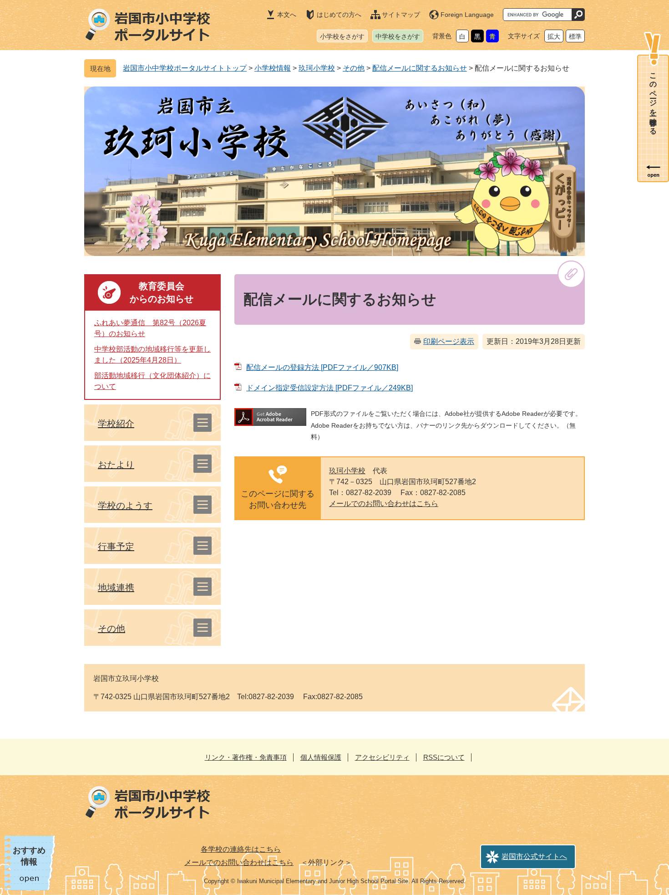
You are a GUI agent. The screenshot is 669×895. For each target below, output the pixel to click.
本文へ (286, 14)
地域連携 (116, 588)
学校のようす (125, 506)
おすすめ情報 (29, 856)
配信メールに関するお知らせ (419, 68)
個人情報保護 (320, 757)
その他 (354, 68)
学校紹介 (116, 424)
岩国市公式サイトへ (534, 856)
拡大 (553, 36)
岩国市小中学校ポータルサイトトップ (185, 68)
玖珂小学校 (317, 68)
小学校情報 (272, 68)
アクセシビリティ (382, 757)
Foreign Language (467, 14)
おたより (116, 465)
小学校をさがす (342, 36)
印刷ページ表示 (448, 341)
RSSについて (444, 757)
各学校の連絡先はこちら (241, 849)
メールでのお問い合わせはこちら (383, 503)
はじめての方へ (339, 14)
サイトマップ (401, 14)
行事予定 (116, 547)
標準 (575, 36)
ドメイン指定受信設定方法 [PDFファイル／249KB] (329, 388)
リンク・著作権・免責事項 (246, 757)
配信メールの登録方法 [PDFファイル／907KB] (322, 367)
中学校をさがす (397, 36)
